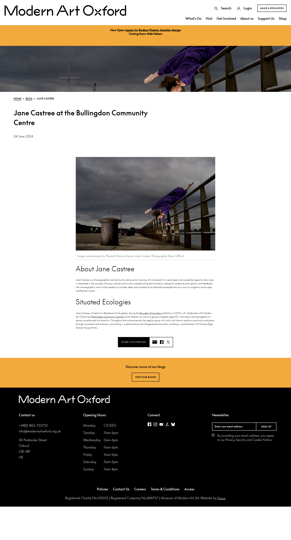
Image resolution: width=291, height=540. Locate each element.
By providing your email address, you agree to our (245, 437)
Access (189, 489)
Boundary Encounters (151, 313)
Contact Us (121, 489)
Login (247, 8)
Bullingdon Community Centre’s (108, 316)
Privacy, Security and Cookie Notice (249, 439)
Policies (102, 489)
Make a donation (272, 8)
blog (29, 98)
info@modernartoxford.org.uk (40, 431)
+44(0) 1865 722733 (33, 425)
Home (17, 98)
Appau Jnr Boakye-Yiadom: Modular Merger (153, 30)
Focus (221, 498)
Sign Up (266, 426)
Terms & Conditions (165, 489)
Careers (140, 489)
